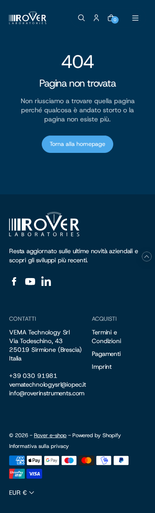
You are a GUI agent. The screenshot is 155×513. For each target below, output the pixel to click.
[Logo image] (27, 17)
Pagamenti (106, 354)
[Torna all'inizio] (146, 256)
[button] (22, 493)
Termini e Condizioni (106, 336)
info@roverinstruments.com (46, 393)
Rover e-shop (50, 435)
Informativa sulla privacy (39, 446)
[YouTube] (30, 281)
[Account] (96, 17)
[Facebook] (14, 281)
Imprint (102, 367)
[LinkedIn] (46, 281)
